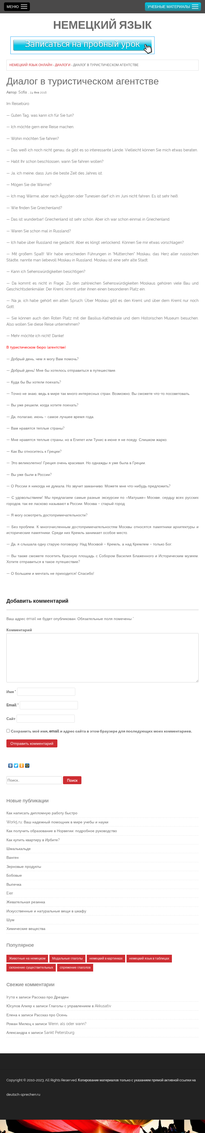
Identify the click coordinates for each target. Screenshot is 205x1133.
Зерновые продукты (23, 866)
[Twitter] (16, 764)
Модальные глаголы (67, 958)
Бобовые (14, 875)
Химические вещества (25, 928)
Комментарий (19, 630)
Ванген (12, 857)
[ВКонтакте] (10, 764)
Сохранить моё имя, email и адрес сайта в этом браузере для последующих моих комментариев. (101, 731)
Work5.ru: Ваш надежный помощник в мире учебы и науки (57, 822)
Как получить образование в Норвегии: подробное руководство (61, 831)
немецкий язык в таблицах (149, 958)
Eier (9, 893)
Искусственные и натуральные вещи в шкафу (46, 911)
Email (12, 705)
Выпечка (13, 884)
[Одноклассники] (22, 764)
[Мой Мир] (27, 764)
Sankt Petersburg (59, 1032)
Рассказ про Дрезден (50, 997)
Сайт (10, 719)
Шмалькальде (18, 849)
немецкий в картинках (106, 958)
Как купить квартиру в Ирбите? (33, 840)
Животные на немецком (27, 958)
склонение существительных (31, 967)
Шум (10, 920)
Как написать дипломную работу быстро (41, 813)
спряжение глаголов (75, 967)
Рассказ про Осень (50, 1015)
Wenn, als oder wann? (67, 1024)
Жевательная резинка (25, 902)
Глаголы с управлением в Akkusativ (80, 1006)
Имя (11, 692)
